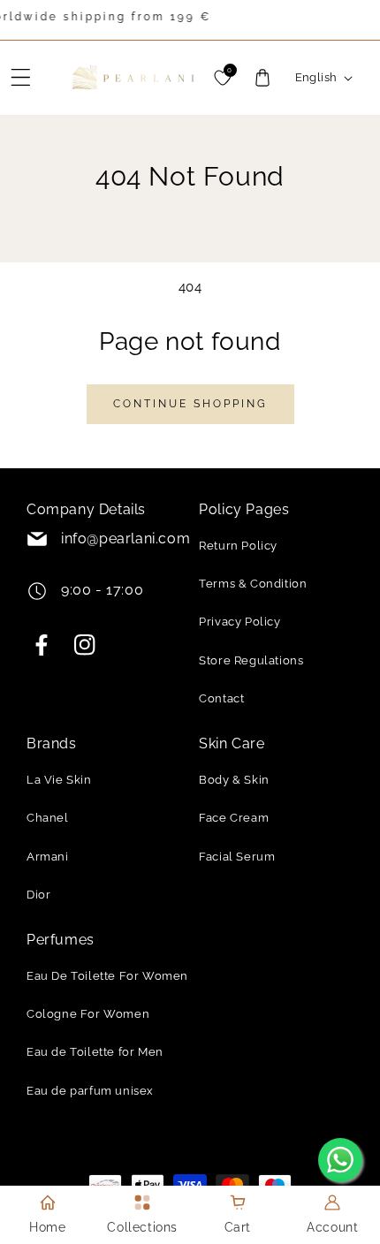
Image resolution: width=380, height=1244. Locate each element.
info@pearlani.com (125, 538)
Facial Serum (237, 856)
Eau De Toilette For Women (107, 975)
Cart (237, 1227)
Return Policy (238, 545)
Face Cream (234, 817)
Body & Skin (234, 779)
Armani (48, 856)
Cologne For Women (88, 1013)
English (316, 77)
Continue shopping (190, 404)
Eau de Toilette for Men (95, 1051)
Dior (38, 894)
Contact (221, 698)
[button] (21, 77)
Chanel (48, 817)
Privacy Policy (239, 621)
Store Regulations (251, 660)
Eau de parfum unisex (90, 1090)
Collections (142, 1227)
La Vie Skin (59, 779)
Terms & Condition (253, 583)
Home (47, 1227)
